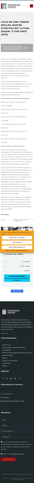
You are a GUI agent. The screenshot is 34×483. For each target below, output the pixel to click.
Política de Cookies (15, 478)
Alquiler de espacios (7, 355)
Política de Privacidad (18, 454)
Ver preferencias (17, 247)
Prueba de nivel (6, 350)
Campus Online (6, 363)
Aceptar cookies (17, 237)
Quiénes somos (6, 345)
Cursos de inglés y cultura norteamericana (13, 347)
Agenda (4, 358)
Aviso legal (6, 478)
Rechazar (17, 242)
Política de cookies (9, 250)
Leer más (4, 333)
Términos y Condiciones (18, 479)
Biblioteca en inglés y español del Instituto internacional (17, 352)
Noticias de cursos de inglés (9, 360)
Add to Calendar (17, 291)
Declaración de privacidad (21, 250)
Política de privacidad (26, 478)
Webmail (4, 366)
